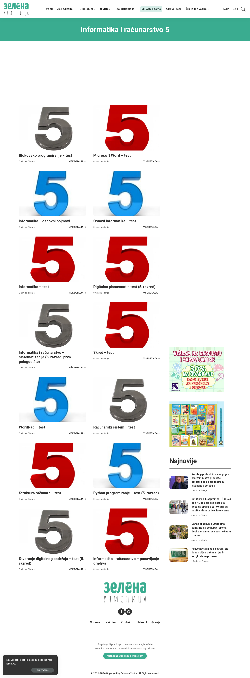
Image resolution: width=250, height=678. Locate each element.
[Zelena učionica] (16, 9)
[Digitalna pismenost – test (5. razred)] (127, 259)
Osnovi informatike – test (114, 221)
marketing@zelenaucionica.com (125, 655)
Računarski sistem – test (114, 427)
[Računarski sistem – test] (127, 399)
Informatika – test (34, 287)
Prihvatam (42, 670)
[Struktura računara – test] (52, 465)
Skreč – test (103, 352)
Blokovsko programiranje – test (45, 155)
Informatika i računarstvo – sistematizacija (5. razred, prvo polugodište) (45, 357)
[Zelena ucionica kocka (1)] (196, 369)
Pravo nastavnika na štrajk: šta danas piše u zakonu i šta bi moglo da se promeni (209, 552)
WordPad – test (32, 427)
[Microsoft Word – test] (127, 128)
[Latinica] (235, 9)
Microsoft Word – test (112, 155)
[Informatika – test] (52, 259)
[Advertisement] (125, 70)
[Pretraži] (243, 9)
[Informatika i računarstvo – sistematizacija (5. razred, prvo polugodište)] (52, 325)
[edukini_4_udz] (196, 424)
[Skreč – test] (127, 325)
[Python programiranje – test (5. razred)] (127, 465)
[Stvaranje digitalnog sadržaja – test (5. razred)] (52, 531)
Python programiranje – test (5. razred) (126, 493)
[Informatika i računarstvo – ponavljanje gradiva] (127, 531)
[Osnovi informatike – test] (127, 193)
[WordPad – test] (52, 399)
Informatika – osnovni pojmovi (44, 221)
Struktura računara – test (40, 493)
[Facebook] (121, 611)
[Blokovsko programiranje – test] (52, 128)
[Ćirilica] (225, 9)
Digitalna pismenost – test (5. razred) (124, 287)
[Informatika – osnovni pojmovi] (52, 193)
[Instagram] (128, 611)
